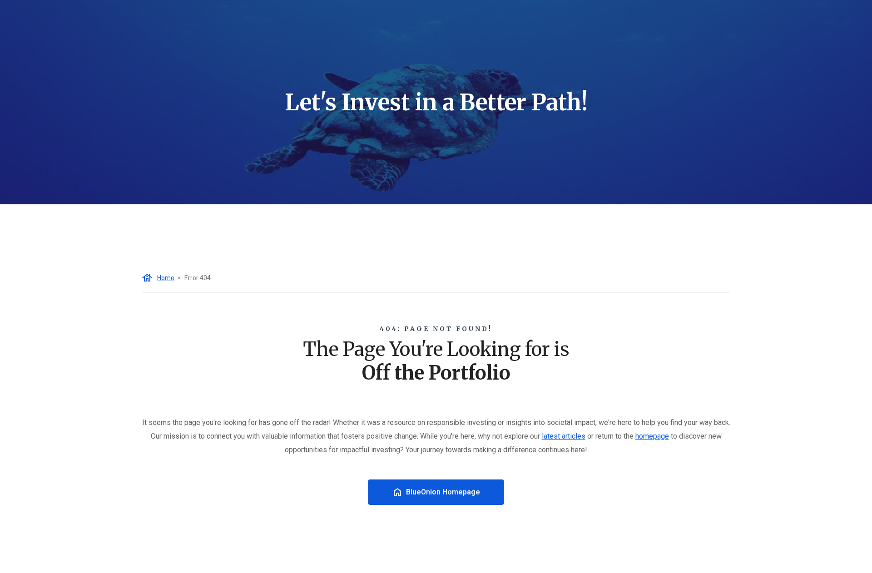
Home (165, 278)
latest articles (563, 436)
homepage (652, 436)
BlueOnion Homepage (443, 492)
